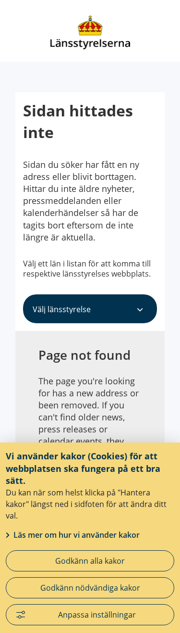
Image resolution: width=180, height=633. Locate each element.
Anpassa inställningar (97, 614)
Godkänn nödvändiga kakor (90, 587)
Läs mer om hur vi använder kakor (76, 535)
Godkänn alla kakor (90, 561)
